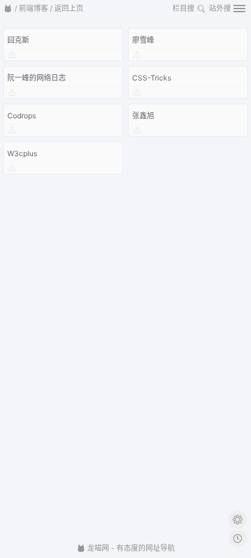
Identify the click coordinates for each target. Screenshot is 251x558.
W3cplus (22, 153)
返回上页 (68, 8)
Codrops (21, 115)
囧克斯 (18, 40)
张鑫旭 (143, 115)
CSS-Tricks (151, 77)
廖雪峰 (143, 40)
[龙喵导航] (8, 8)
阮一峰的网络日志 (36, 77)
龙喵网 (97, 548)
